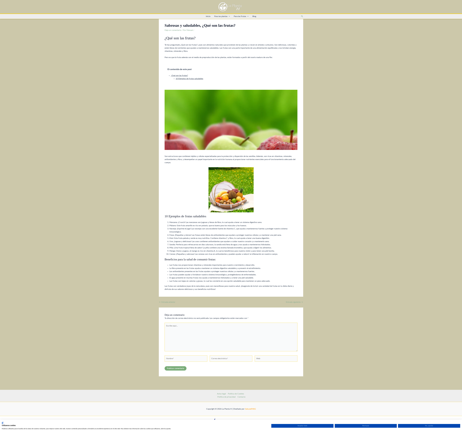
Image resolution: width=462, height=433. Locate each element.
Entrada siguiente (294, 302)
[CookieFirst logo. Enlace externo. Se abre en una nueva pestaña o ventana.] (3, 423)
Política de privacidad (226, 397)
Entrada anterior (167, 302)
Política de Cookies (236, 394)
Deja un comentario (173, 30)
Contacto (241, 397)
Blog (254, 16)
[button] (229, 16)
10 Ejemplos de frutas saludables (189, 79)
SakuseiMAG (250, 409)
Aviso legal (221, 394)
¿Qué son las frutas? (179, 76)
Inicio (208, 16)
